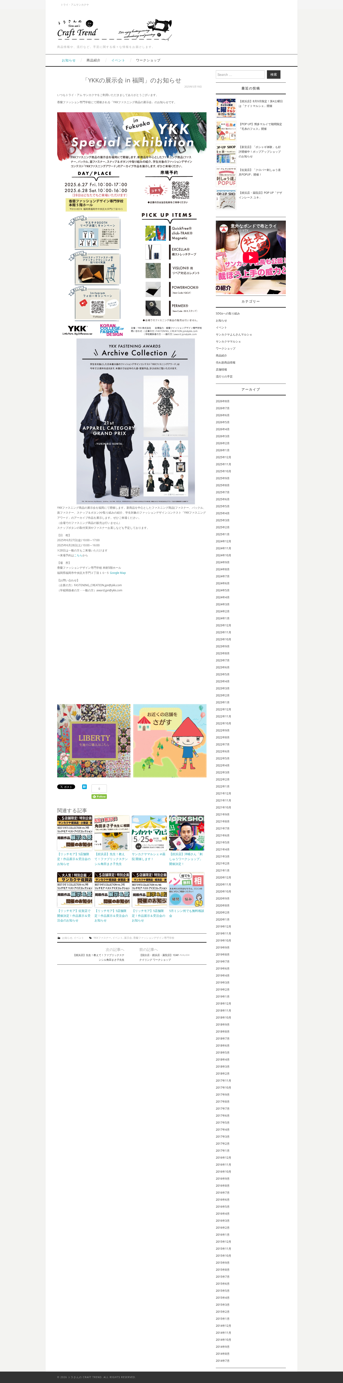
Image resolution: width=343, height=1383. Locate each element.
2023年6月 (223, 667)
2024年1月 (223, 618)
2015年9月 (223, 1263)
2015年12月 (223, 1242)
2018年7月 (223, 1039)
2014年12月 (223, 1326)
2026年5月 (223, 422)
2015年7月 (223, 1277)
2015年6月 (223, 1284)
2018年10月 (223, 1018)
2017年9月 (223, 1095)
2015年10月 (223, 1256)
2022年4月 (223, 765)
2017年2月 (223, 1144)
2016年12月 (223, 1158)
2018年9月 (223, 1025)
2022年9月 (223, 730)
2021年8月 (223, 821)
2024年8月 (223, 569)
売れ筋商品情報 (225, 362)
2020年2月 (223, 912)
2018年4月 (223, 1060)
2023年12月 (223, 625)
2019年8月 (223, 954)
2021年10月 (223, 807)
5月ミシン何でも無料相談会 (186, 913)
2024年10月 (223, 555)
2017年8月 (223, 1102)
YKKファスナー (102, 937)
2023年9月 (223, 646)
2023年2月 (223, 695)
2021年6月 (223, 835)
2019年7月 (223, 961)
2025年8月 (223, 485)
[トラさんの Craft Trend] (115, 29)
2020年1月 (223, 919)
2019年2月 (223, 989)
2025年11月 (223, 464)
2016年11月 (223, 1165)
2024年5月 (223, 590)
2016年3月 (223, 1221)
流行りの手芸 (224, 376)
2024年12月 (223, 541)
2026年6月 (223, 415)
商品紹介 (94, 60)
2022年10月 (223, 723)
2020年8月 (223, 905)
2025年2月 (223, 527)
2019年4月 (223, 975)
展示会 (128, 937)
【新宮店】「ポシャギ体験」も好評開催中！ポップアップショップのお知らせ (260, 151)
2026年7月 (223, 408)
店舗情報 (221, 369)
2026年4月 (223, 429)
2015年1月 (223, 1319)
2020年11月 (223, 884)
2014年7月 (223, 1361)
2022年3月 (223, 772)
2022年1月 (223, 786)
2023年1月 (223, 702)
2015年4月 (223, 1298)
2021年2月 (223, 863)
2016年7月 (223, 1193)
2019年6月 (223, 968)
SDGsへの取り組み (228, 313)
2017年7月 (223, 1109)
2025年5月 (223, 506)
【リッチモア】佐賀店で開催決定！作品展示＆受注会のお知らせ (74, 916)
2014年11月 (223, 1333)
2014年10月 (223, 1340)
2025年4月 (223, 513)
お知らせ (69, 60)
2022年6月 (223, 751)
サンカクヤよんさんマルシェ (234, 334)
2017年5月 (223, 1123)
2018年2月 (223, 1074)
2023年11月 (223, 632)
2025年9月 (223, 478)
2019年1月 (223, 996)
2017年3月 (223, 1137)
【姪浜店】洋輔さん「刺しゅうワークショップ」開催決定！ (186, 859)
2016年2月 (223, 1228)
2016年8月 (223, 1186)
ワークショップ (148, 60)
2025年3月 (223, 520)
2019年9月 (223, 947)
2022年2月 (223, 779)
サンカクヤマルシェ (228, 341)
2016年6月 (223, 1200)
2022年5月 (223, 758)
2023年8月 (223, 653)
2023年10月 (223, 639)
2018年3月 (223, 1067)
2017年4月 (223, 1130)
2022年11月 (223, 716)
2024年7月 (223, 576)
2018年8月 (223, 1032)
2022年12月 (223, 709)
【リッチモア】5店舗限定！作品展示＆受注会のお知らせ (74, 859)
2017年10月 (223, 1088)
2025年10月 (223, 471)
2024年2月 (223, 611)
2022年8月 (223, 737)
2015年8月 (223, 1270)
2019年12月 (223, 926)
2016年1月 (223, 1235)
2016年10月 (223, 1172)
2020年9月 (223, 898)
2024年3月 (223, 604)
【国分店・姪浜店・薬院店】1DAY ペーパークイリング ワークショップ (164, 957)
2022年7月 (223, 744)
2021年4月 (223, 849)
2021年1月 (223, 870)
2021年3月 (223, 856)
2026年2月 (223, 443)
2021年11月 (223, 800)
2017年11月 (223, 1081)
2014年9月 (223, 1347)
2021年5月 (223, 842)
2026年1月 (223, 450)
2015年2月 (223, 1312)
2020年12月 (223, 877)
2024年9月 (223, 562)
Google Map (118, 573)
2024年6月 (223, 583)
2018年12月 (223, 1003)
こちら (78, 555)
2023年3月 (223, 688)
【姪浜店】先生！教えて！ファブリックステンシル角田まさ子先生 (111, 859)
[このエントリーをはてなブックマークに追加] (84, 786)
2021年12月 (223, 793)
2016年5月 (223, 1207)
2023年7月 (223, 660)
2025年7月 (223, 492)
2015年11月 (223, 1249)
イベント (118, 60)
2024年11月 (223, 548)
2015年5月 (223, 1291)
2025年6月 (223, 499)
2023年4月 (223, 681)
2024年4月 (223, 597)
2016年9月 (223, 1179)
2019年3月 (223, 982)
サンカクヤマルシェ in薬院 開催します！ (148, 856)
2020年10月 (223, 891)
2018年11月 (223, 1011)
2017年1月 (223, 1151)
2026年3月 (223, 436)
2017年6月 (223, 1116)
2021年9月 (223, 814)
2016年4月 (223, 1214)
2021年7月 (223, 828)
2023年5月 (223, 674)
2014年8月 (223, 1354)
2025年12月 (223, 457)
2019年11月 (223, 933)
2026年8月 (223, 401)
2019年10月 (223, 940)
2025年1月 (223, 534)
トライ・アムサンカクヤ (75, 4)
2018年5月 (223, 1053)
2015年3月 (223, 1305)
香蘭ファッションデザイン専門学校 (153, 937)
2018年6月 (223, 1046)
